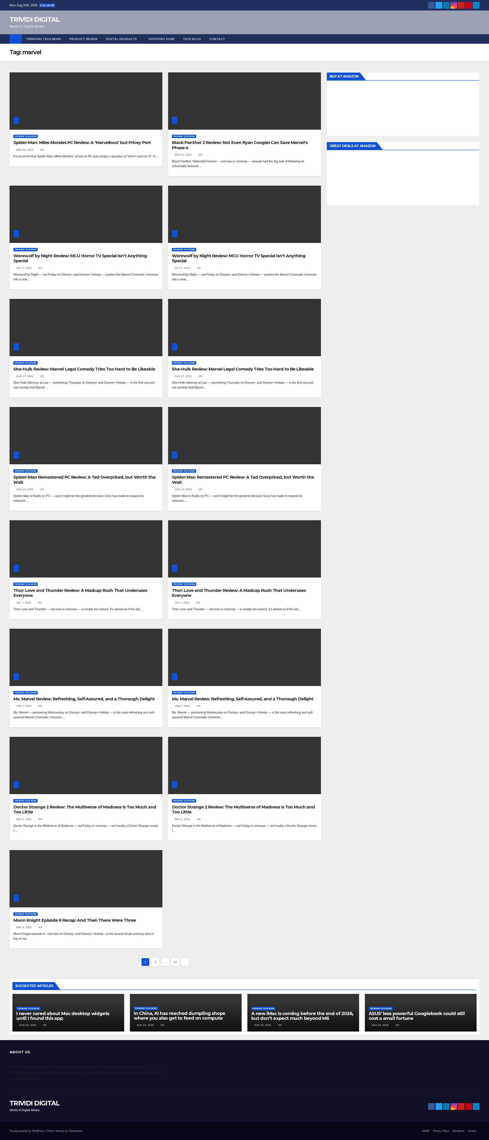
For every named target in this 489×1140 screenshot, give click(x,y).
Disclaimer (458, 1130)
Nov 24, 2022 (24, 150)
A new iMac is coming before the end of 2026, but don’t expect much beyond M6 (302, 1016)
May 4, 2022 (24, 927)
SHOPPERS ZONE (161, 39)
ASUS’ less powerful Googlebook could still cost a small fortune (417, 1016)
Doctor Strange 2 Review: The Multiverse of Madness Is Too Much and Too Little (84, 809)
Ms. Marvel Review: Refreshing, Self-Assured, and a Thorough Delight (84, 698)
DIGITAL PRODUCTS (121, 39)
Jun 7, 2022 (24, 706)
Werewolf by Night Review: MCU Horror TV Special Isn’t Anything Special (80, 258)
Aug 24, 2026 (27, 1025)
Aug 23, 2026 (262, 1025)
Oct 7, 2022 (24, 268)
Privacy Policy (441, 1130)
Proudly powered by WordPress (27, 1130)
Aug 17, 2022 (24, 376)
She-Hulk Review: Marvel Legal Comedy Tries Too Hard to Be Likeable (84, 369)
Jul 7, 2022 (23, 602)
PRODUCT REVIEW (84, 39)
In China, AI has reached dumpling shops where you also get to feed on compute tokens (179, 1018)
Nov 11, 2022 (183, 155)
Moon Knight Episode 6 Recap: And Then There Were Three (74, 920)
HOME (425, 1130)
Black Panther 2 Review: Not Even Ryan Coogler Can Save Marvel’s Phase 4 (240, 145)
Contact (217, 39)
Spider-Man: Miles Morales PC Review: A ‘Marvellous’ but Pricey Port (82, 142)
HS (42, 150)
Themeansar (75, 1130)
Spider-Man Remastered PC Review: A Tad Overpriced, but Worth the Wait (84, 480)
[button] (477, 38)
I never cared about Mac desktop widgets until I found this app (62, 1016)
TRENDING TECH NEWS (43, 39)
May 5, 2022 (24, 819)
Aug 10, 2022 (24, 489)
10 (175, 962)
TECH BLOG (192, 39)
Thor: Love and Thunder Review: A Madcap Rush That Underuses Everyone (80, 593)
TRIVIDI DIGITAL (35, 19)
